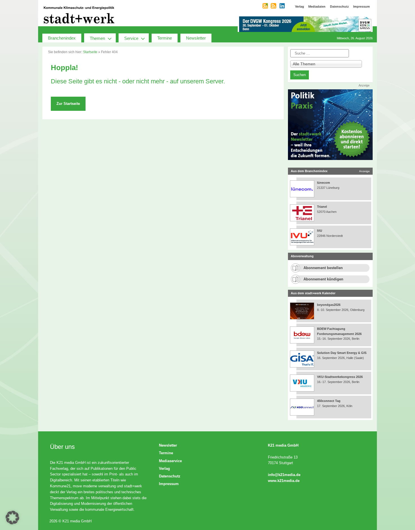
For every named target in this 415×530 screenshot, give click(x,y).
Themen (97, 38)
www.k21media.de (284, 481)
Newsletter (196, 38)
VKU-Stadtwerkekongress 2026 (340, 376)
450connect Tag (328, 401)
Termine (164, 38)
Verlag (164, 468)
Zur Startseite (68, 103)
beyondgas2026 (329, 304)
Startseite (90, 52)
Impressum (169, 484)
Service (131, 38)
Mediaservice (170, 461)
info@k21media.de (284, 475)
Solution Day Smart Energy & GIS (341, 352)
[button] (12, 517)
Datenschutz (169, 476)
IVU (319, 230)
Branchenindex (62, 38)
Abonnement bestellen (323, 268)
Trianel (322, 206)
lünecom (323, 182)
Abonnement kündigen (323, 279)
